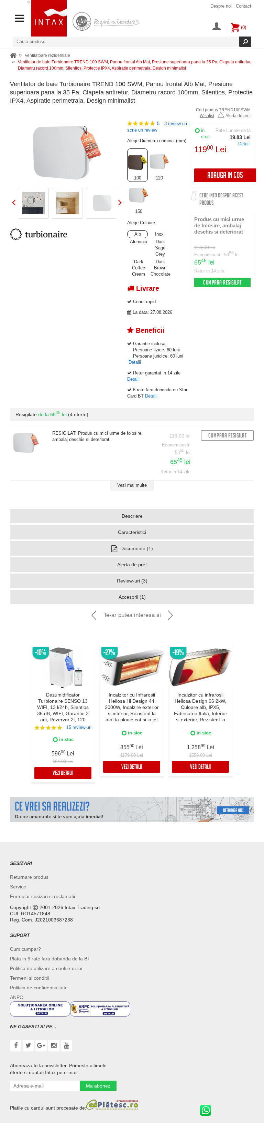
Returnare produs (29, 877)
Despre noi (221, 6)
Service (18, 886)
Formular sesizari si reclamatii (42, 896)
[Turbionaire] (38, 234)
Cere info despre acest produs (221, 200)
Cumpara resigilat (222, 283)
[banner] (132, 809)
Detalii (244, 143)
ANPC (16, 997)
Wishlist (207, 115)
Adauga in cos (225, 176)
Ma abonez (98, 1086)
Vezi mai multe (132, 485)
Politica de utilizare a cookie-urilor (46, 968)
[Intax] (47, 18)
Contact (243, 6)
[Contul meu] (216, 27)
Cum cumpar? (25, 949)
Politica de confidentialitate (39, 987)
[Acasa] (13, 55)
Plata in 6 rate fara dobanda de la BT (50, 958)
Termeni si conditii (29, 978)
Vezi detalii (63, 773)
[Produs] (26, 443)
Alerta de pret (238, 115)
